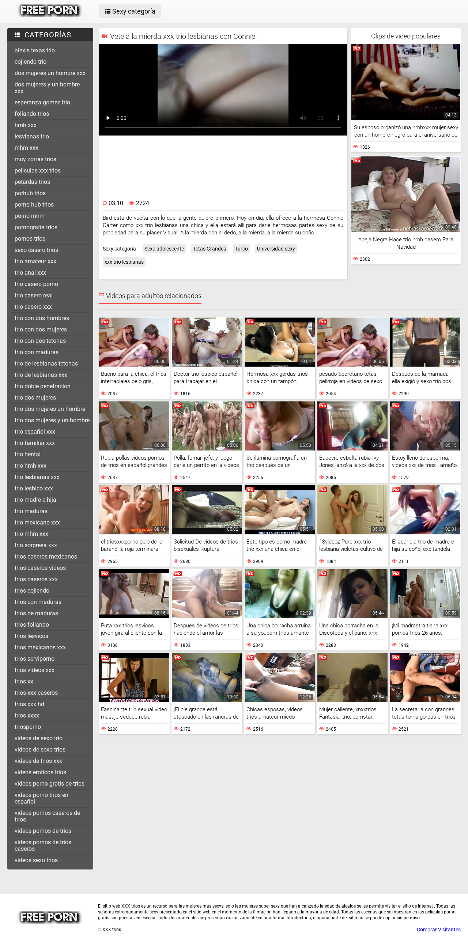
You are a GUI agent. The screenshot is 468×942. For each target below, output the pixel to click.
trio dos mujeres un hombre (50, 408)
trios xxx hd (29, 704)
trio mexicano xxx (37, 522)
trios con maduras (38, 601)
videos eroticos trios (40, 772)
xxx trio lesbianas (124, 262)
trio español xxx (35, 431)
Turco (241, 249)
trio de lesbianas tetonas (46, 363)
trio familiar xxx (35, 443)
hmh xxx (26, 125)
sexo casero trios (36, 249)
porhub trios (30, 193)
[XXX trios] (50, 15)
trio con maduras (36, 352)
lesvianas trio (32, 136)
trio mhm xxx (31, 533)
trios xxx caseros (36, 692)
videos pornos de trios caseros (43, 845)
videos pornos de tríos (43, 830)
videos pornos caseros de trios (47, 816)
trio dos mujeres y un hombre (52, 420)
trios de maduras (36, 613)
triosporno (28, 726)
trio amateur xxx (35, 261)
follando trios (32, 113)
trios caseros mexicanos (46, 556)
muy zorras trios (35, 159)
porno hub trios (34, 204)
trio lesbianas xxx (37, 477)
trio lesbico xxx (34, 488)
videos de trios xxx (38, 760)
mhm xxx (26, 147)
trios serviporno (34, 658)
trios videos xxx (34, 670)
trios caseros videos (40, 567)
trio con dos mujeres (41, 329)
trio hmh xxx (30, 465)
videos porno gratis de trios (49, 783)
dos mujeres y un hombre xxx (47, 87)
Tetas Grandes (209, 249)
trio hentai (28, 454)
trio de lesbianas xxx (41, 374)
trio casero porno (36, 284)
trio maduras (31, 511)
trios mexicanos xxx (40, 647)
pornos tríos (30, 238)
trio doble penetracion (43, 386)
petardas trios (32, 181)
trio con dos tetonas (40, 340)
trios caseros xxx (36, 579)
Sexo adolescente (164, 249)
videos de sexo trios (40, 749)
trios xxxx (27, 715)
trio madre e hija (35, 499)
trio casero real (34, 295)
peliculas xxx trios (38, 170)
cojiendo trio (30, 61)
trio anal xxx (30, 272)
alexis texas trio (35, 50)
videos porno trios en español (41, 798)
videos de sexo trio (39, 738)
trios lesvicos (31, 636)
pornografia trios (36, 227)
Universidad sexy (276, 249)
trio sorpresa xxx (36, 545)
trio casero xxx (33, 306)
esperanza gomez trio (42, 102)
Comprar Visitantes (439, 929)
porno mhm (30, 215)
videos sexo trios (36, 860)
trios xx (24, 681)
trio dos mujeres (35, 397)
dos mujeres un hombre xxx (50, 73)
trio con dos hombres (42, 318)
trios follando (32, 624)
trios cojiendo (32, 590)
